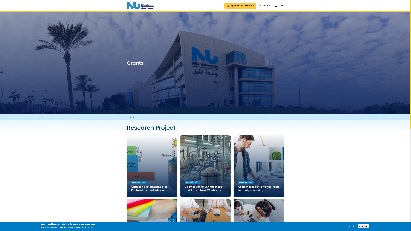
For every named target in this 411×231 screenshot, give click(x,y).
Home (131, 117)
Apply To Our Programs (242, 5)
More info (91, 227)
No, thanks (363, 226)
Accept (352, 226)
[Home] (140, 5)
